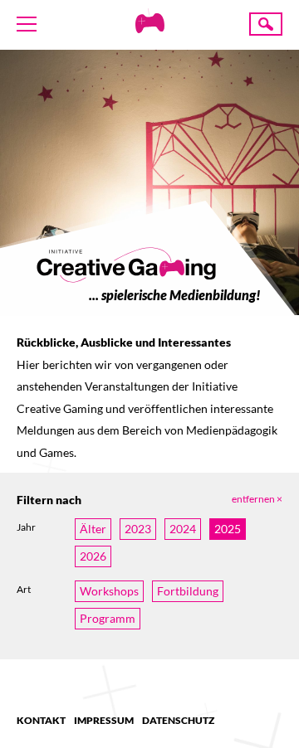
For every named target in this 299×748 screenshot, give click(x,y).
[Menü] (27, 24)
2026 (93, 556)
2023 (138, 529)
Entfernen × (257, 499)
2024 (182, 529)
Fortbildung (187, 591)
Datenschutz (178, 720)
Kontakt (41, 720)
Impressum (104, 720)
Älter (93, 529)
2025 (227, 529)
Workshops (109, 591)
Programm (107, 618)
